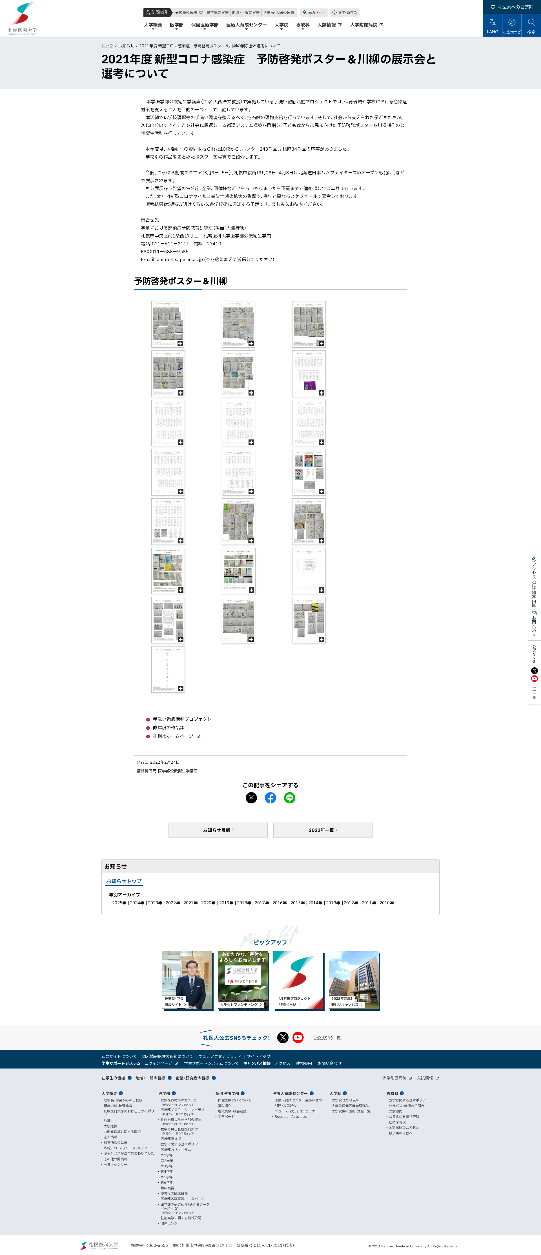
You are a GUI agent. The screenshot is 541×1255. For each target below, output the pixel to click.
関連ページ (226, 1116)
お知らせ (126, 45)
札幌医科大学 (22, 18)
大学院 (335, 1093)
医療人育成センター (290, 1093)
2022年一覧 (321, 830)
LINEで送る (289, 797)
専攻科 (392, 1093)
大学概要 (109, 1093)
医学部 (164, 1093)
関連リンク (169, 1223)
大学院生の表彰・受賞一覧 (351, 1111)
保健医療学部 (227, 1093)
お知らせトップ (124, 881)
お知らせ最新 (216, 830)
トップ (107, 45)
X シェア (251, 797)
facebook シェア (270, 797)
